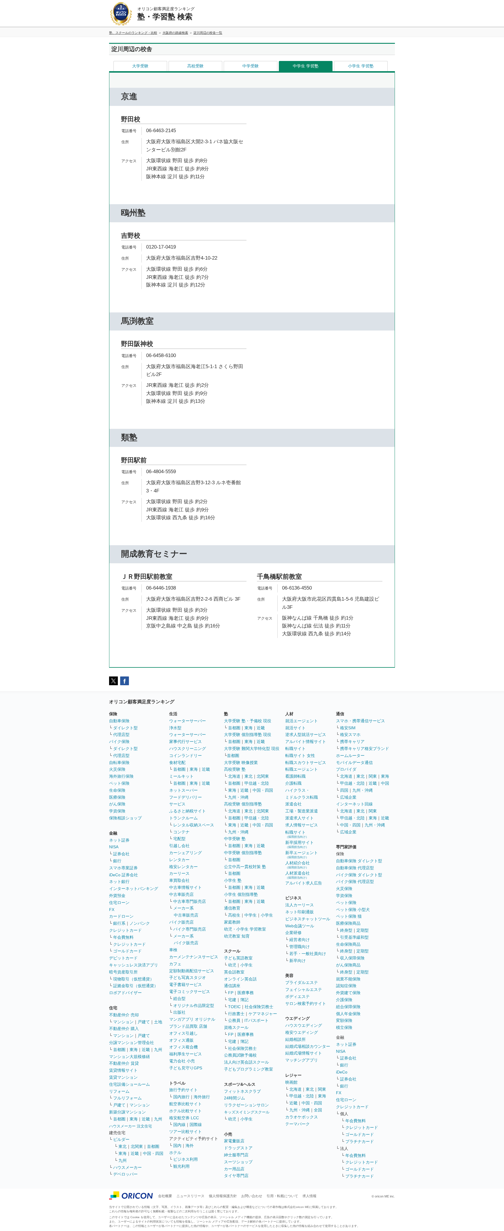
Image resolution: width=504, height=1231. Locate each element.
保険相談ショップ (125, 818)
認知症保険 (346, 985)
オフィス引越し (183, 1033)
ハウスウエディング (303, 1025)
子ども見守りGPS (185, 1068)
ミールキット (181, 776)
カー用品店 (234, 1169)
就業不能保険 (348, 979)
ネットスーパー (183, 790)
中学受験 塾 (235, 838)
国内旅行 (181, 1096)
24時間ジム (234, 1098)
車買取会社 (179, 880)
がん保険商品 (348, 965)
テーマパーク (297, 1124)
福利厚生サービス (185, 1054)
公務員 (234, 1020)
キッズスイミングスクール (247, 1112)
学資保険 (117, 811)
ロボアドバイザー (125, 992)
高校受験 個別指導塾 (243, 804)
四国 (344, 790)
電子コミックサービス (189, 991)
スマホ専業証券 (123, 867)
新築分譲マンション (127, 1112)
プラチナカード (359, 1141)
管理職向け (299, 946)
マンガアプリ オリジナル (192, 1019)
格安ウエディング (301, 1032)
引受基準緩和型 (354, 937)
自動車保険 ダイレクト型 (359, 860)
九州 (158, 1049)
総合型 (179, 998)
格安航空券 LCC (184, 1117)
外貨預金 (117, 895)
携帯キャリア (352, 741)
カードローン (121, 916)
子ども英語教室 (238, 958)
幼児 (232, 965)
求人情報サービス (301, 825)
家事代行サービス (185, 741)
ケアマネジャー (263, 1013)
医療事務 (245, 992)
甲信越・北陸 (256, 783)
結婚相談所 (295, 1039)
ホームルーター (350, 755)
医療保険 (117, 797)
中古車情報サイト (185, 887)
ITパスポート (256, 1020)
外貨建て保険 (348, 992)
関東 (322, 1089)
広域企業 (348, 797)
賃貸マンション (123, 1077)
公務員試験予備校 (240, 1055)
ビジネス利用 (185, 1159)
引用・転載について (282, 1196)
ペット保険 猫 (349, 916)
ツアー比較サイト (185, 1131)
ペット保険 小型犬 (353, 909)
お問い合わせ (251, 1196)
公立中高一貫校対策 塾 (245, 866)
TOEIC (234, 1006)
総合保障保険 (348, 1006)
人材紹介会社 (297, 865)
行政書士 (236, 1013)
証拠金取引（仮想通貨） (135, 985)
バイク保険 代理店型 (355, 881)
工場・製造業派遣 (301, 811)
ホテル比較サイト (185, 1110)
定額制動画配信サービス (191, 970)
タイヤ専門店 (236, 1175)
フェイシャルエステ (303, 989)
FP (230, 992)
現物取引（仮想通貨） (133, 979)
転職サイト (295, 748)
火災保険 (117, 769)
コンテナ (181, 832)
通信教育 (232, 908)
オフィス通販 (181, 1040)
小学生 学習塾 (361, 66)
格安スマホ (350, 734)
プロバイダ (346, 769)
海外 (190, 1145)
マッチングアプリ (301, 1060)
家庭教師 (232, 922)
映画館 (291, 1082)
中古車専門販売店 (189, 901)
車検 (173, 949)
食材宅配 (177, 762)
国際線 (196, 1124)
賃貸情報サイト (123, 1070)
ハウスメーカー (127, 1167)
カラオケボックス (301, 1117)
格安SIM (348, 727)
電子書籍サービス (185, 984)
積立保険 (344, 1027)
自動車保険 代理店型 (355, 867)
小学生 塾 (233, 880)
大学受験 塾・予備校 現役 (247, 720)
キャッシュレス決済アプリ (133, 965)
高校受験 (195, 66)
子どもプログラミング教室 (248, 1069)
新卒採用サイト (299, 844)
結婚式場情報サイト (303, 1053)
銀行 (117, 860)
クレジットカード (125, 930)
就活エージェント (301, 720)
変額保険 (344, 1020)
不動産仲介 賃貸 (124, 1063)
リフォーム (119, 1091)
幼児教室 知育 (237, 936)
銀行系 (119, 923)
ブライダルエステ (301, 982)
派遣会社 (293, 804)
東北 (122, 1146)
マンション (123, 1022)
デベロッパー (125, 1174)
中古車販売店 (181, 894)
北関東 (137, 1146)
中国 (385, 783)
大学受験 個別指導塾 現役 (247, 734)
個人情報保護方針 (223, 1196)
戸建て (144, 1022)
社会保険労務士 (259, 1006)
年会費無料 (123, 937)
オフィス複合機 (183, 1047)
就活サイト (295, 727)
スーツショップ (238, 1162)
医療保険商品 (348, 923)
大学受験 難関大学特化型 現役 (251, 748)
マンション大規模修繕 (129, 1056)
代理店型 (121, 734)
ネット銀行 (119, 881)
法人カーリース (299, 905)
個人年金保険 (348, 1013)
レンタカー (179, 859)
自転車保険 (119, 762)
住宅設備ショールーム (129, 1084)
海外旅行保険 (121, 776)
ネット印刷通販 (299, 912)
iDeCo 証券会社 (123, 874)
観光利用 (181, 1166)
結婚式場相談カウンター (307, 1046)
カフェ (175, 963)
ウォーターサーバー (187, 720)
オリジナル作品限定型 (193, 1005)
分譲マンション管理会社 (131, 1042)
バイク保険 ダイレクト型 (359, 874)
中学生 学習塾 (305, 66)
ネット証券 (119, 840)
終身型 (346, 930)
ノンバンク (140, 923)
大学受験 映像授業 (241, 762)
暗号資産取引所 (123, 972)
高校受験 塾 (235, 769)
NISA (113, 846)
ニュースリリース (190, 1196)
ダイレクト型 (125, 727)
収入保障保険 (352, 958)
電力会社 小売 (182, 1061)
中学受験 (250, 66)
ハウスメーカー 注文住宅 (130, 1126)
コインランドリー (185, 755)
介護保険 (344, 999)
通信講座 (232, 985)
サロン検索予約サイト (305, 1003)
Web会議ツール (299, 926)
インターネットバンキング (133, 888)
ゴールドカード (127, 951)
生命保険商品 (348, 944)
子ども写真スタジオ (187, 977)
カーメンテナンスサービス (193, 956)
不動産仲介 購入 (124, 1028)
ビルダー (121, 1139)
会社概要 (165, 1196)
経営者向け (299, 939)
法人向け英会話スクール (246, 1062)
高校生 (234, 915)
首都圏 (119, 1049)
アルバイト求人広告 (303, 883)
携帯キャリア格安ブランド (364, 748)
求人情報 (309, 1196)
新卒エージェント (301, 854)
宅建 (232, 999)
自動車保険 (119, 720)
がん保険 (117, 804)
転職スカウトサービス (305, 762)
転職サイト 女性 (300, 755)
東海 (134, 1049)
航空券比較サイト (185, 1103)
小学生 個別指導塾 (241, 894)
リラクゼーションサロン (246, 1105)
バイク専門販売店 (189, 929)
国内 (177, 1145)
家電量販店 (234, 1141)
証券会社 (121, 853)
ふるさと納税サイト (187, 811)
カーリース (179, 873)
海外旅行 (202, 1096)
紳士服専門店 (236, 1155)
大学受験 (140, 66)
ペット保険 (119, 783)
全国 (318, 1110)
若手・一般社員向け (307, 953)
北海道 (234, 776)
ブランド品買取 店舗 (188, 1026)
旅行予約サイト (183, 1089)
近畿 (146, 1049)
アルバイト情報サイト (305, 741)
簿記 (244, 999)
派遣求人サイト (299, 818)
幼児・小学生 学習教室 (245, 929)
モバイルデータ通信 (354, 762)
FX (111, 909)
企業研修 (293, 932)
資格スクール (236, 1027)
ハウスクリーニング (187, 748)
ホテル (175, 1152)
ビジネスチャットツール (307, 919)
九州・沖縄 (238, 797)
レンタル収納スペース (193, 825)
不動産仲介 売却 (124, 1015)
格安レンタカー (183, 866)
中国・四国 (153, 1153)
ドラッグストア (238, 1148)
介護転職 (293, 783)
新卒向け (297, 960)
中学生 (250, 915)
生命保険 (117, 790)
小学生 (267, 915)
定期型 (362, 930)
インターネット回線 (354, 804)
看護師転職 (295, 776)
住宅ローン (119, 902)
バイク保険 (119, 741)
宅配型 (179, 838)
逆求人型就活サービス (305, 734)
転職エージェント (301, 769)
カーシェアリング (185, 852)
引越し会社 (179, 845)
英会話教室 (234, 972)
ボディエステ (297, 996)
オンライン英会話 (240, 979)
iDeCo (341, 1072)
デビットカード (123, 958)
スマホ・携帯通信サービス (360, 720)
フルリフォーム (127, 1098)
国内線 (179, 1124)
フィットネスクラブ (242, 1091)
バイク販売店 (181, 922)
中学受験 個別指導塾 (243, 852)
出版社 (179, 1012)
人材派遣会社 (297, 875)
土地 (158, 1022)
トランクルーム (183, 818)
